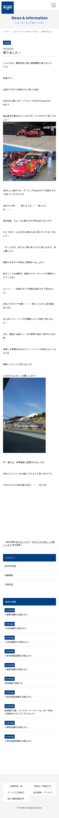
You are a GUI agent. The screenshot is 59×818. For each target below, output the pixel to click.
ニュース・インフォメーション (25, 31)
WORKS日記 (10, 566)
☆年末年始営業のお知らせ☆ (18, 653)
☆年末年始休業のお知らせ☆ (18, 694)
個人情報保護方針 (16, 798)
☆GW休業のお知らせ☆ (16, 626)
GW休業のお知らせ (14, 681)
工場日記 (9, 584)
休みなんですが (22, 541)
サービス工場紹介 (16, 792)
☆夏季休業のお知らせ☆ (16, 612)
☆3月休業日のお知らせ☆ (17, 640)
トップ (5, 31)
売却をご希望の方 (42, 786)
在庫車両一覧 (16, 786)
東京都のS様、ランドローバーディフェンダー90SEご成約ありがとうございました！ (29, 710)
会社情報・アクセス (42, 792)
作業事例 (9, 575)
